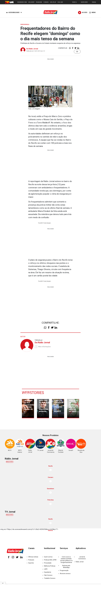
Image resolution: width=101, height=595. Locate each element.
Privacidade (47, 563)
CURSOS (45, 2)
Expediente (47, 572)
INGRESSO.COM (22, 2)
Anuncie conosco (65, 573)
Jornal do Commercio (82, 557)
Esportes (31, 563)
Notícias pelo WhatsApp (66, 566)
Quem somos (48, 557)
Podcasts (31, 560)
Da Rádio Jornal (32, 49)
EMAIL (94, 2)
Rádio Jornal (79, 562)
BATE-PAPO (84, 2)
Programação (64, 570)
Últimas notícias (33, 557)
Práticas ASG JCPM (50, 560)
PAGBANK (39, 2)
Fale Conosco (48, 575)
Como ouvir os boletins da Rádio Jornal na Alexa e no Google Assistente (66, 559)
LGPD (45, 569)
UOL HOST (31, 2)
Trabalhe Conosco (49, 578)
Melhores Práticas (49, 566)
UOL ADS (60, 2)
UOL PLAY (53, 2)
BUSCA (74, 2)
